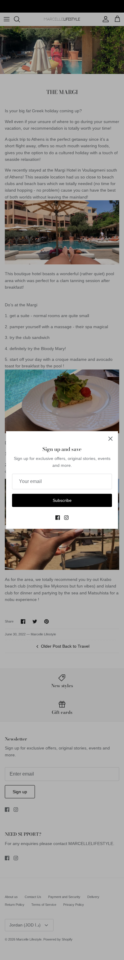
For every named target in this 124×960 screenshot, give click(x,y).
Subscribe (62, 500)
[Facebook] (57, 517)
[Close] (110, 438)
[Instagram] (66, 517)
